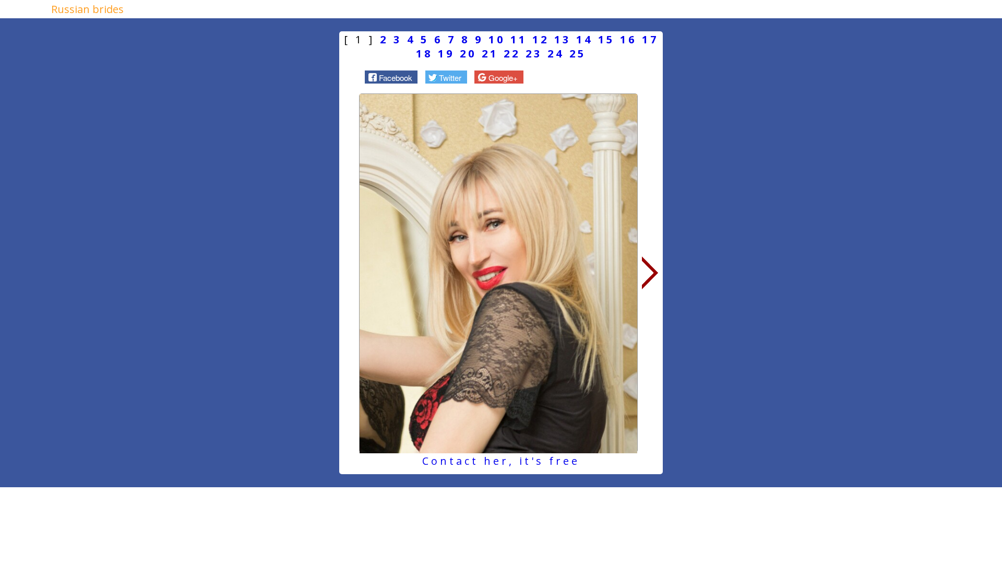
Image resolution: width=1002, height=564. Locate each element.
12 (540, 39)
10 (496, 39)
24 (555, 53)
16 (628, 39)
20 (468, 53)
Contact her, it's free (501, 461)
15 (606, 39)
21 (490, 53)
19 (446, 53)
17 (650, 39)
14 (584, 39)
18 (424, 53)
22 (512, 53)
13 (562, 39)
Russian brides (87, 9)
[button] (391, 76)
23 (534, 53)
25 (577, 53)
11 (518, 39)
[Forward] (650, 273)
